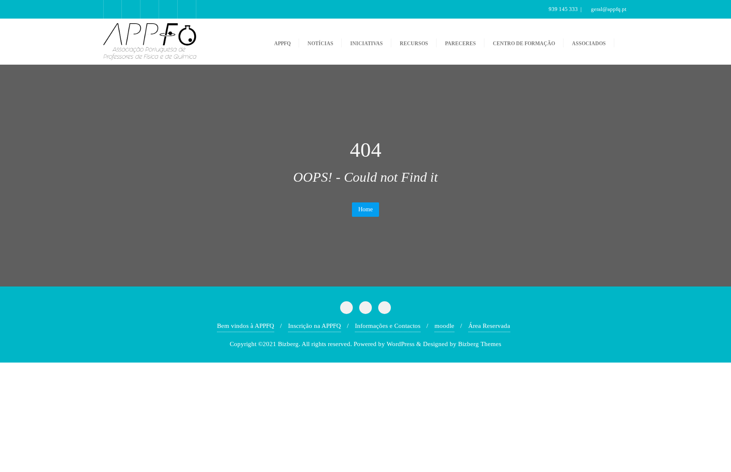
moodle (444, 325)
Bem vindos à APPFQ (245, 325)
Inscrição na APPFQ (314, 325)
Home (365, 209)
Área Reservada (489, 325)
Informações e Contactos (387, 325)
